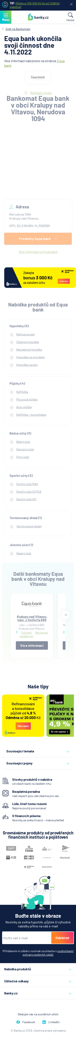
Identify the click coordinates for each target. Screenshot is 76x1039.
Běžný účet (23, 441)
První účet (22, 457)
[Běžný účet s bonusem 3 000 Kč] (40, 278)
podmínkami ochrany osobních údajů (48, 952)
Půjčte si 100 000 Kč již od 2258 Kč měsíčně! (35, 5)
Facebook (28, 1022)
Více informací (31, 645)
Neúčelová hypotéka (29, 349)
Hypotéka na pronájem (30, 357)
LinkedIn (54, 1022)
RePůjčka (22, 392)
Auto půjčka (24, 407)
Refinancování (25, 334)
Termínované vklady (29, 526)
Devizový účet (25, 449)
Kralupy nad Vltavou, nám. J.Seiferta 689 (32, 618)
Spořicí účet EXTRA (28, 491)
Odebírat (62, 938)
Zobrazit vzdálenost (26, 634)
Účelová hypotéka (27, 342)
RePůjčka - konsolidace (31, 414)
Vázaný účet (23, 553)
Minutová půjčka (26, 399)
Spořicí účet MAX (27, 484)
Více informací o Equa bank (38, 252)
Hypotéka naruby (27, 364)
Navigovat (41, 632)
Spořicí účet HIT (26, 499)
